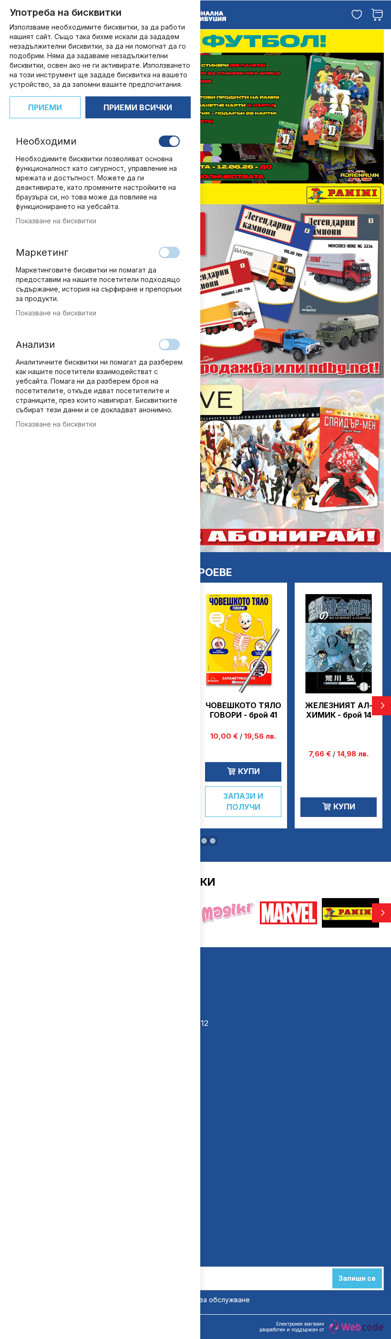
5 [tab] (213, 841)
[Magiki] (226, 897)
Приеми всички (137, 107)
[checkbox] (169, 141)
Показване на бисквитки (56, 221)
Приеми (45, 107)
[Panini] (350, 897)
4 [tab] (204, 841)
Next (381, 705)
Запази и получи (243, 801)
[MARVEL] (288, 897)
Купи (249, 771)
